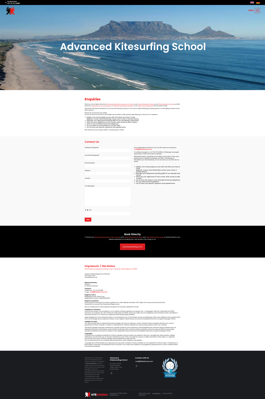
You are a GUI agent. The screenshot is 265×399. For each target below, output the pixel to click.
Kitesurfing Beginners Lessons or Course (120, 104)
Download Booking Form (132, 247)
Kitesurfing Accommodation (101, 106)
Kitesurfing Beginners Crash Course (107, 237)
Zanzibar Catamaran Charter (123, 106)
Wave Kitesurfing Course (146, 104)
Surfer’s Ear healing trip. (146, 106)
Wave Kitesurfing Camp (166, 104)
